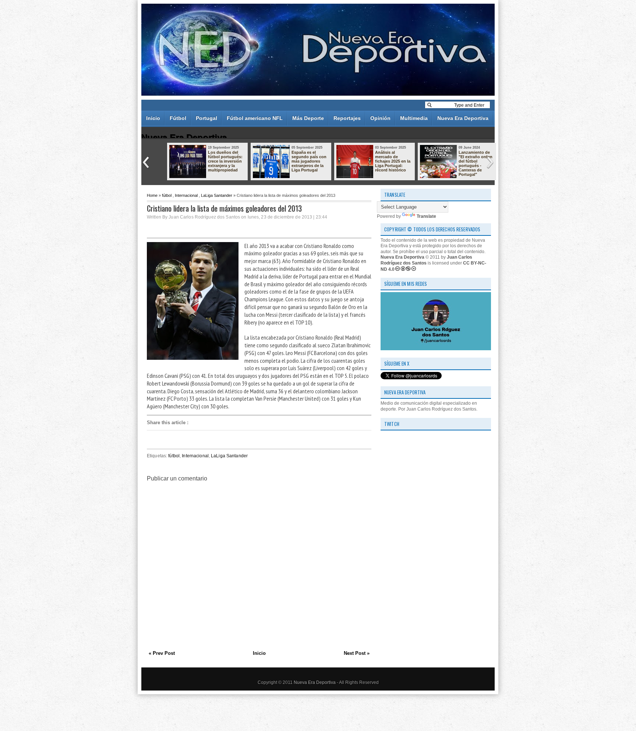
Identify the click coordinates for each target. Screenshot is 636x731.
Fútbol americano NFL (255, 118)
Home (152, 195)
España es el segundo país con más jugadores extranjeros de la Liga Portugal (309, 161)
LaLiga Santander (216, 195)
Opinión (380, 118)
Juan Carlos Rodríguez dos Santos (426, 260)
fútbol (167, 195)
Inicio (153, 118)
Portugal (206, 118)
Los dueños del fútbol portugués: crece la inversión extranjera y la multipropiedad (225, 161)
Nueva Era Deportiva (462, 118)
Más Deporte (308, 118)
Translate (426, 216)
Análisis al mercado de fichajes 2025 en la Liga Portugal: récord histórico (392, 161)
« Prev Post (162, 653)
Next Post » (357, 653)
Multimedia (414, 118)
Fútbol (178, 118)
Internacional (186, 195)
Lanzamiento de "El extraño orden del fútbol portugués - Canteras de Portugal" (475, 163)
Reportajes (347, 118)
